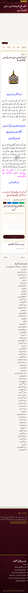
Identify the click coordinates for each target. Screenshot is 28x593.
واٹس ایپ (22, 202)
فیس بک (9, 202)
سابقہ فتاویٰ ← (5, 257)
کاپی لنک (4, 202)
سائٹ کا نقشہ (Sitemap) (21, 580)
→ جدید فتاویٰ (23, 257)
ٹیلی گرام (15, 202)
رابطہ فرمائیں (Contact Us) (20, 569)
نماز (13, 47)
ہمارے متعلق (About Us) (20, 567)
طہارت (8, 47)
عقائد (18, 47)
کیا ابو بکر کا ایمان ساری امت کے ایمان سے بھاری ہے (14, 58)
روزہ (4, 47)
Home (24, 564)
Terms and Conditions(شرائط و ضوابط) (17, 577)
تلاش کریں (5, 43)
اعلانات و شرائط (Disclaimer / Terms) (17, 575)
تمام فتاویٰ (24, 47)
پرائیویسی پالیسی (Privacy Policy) (19, 572)
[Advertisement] (14, 27)
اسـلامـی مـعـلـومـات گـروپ (15, 590)
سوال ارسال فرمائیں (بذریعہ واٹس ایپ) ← (13, 237)
